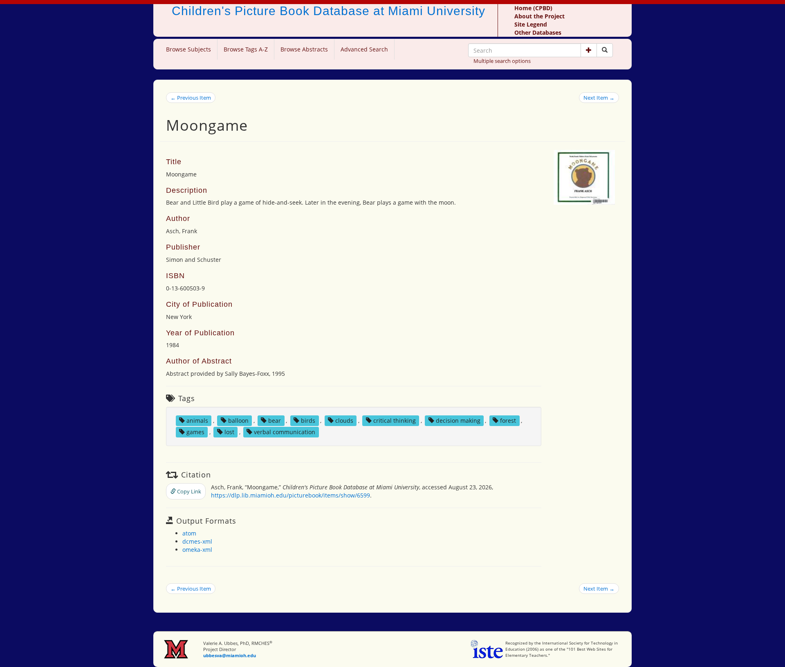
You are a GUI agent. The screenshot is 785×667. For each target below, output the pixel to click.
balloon (238, 420)
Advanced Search (364, 49)
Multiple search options (502, 61)
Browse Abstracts (304, 49)
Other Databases (537, 32)
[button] (589, 50)
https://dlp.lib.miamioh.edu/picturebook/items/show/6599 (290, 495)
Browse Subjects (188, 49)
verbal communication (284, 432)
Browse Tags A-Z (246, 49)
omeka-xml (197, 549)
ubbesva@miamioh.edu (229, 655)
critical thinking (394, 420)
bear (274, 420)
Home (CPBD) (533, 8)
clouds (344, 420)
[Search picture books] (605, 50)
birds (308, 420)
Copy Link (188, 491)
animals (197, 420)
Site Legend (530, 24)
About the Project (539, 16)
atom (189, 533)
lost (229, 432)
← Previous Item (190, 97)
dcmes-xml (197, 541)
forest (508, 420)
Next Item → (599, 97)
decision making (458, 420)
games (195, 432)
